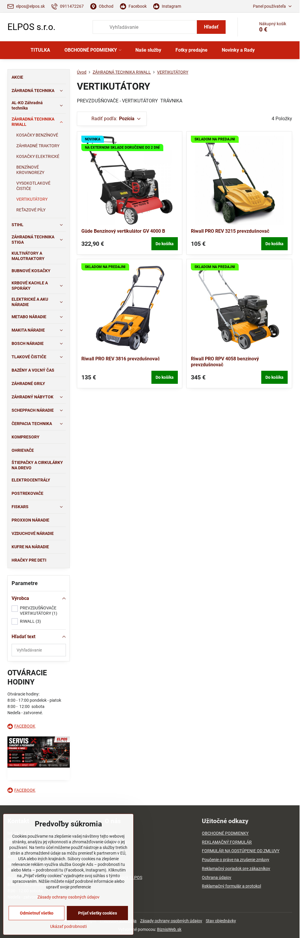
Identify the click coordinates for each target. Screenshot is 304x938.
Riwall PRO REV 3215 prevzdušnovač (230, 231)
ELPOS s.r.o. (31, 27)
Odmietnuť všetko (36, 913)
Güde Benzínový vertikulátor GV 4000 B (123, 231)
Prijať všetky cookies (97, 913)
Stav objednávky (221, 920)
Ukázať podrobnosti (68, 926)
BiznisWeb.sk (169, 929)
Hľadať (211, 27)
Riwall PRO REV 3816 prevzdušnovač (120, 359)
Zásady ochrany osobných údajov (171, 920)
